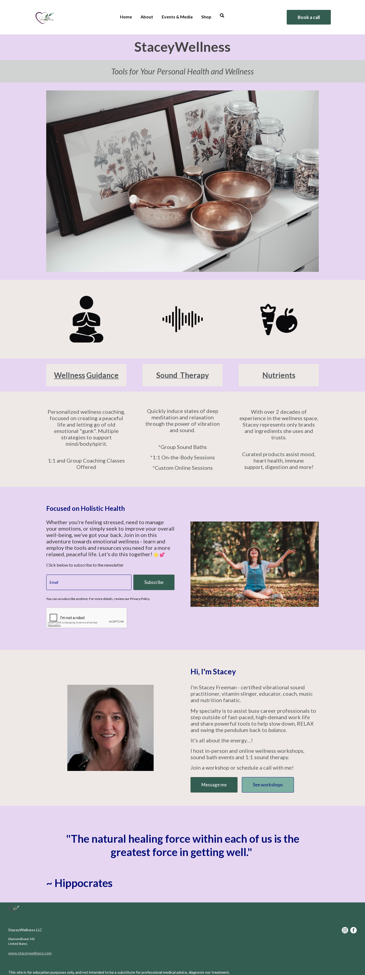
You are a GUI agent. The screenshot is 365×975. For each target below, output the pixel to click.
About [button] (147, 16)
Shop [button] (206, 16)
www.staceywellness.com (30, 953)
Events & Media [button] (177, 16)
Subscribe (154, 582)
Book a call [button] (309, 17)
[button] (222, 16)
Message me (214, 784)
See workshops (268, 784)
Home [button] (126, 16)
